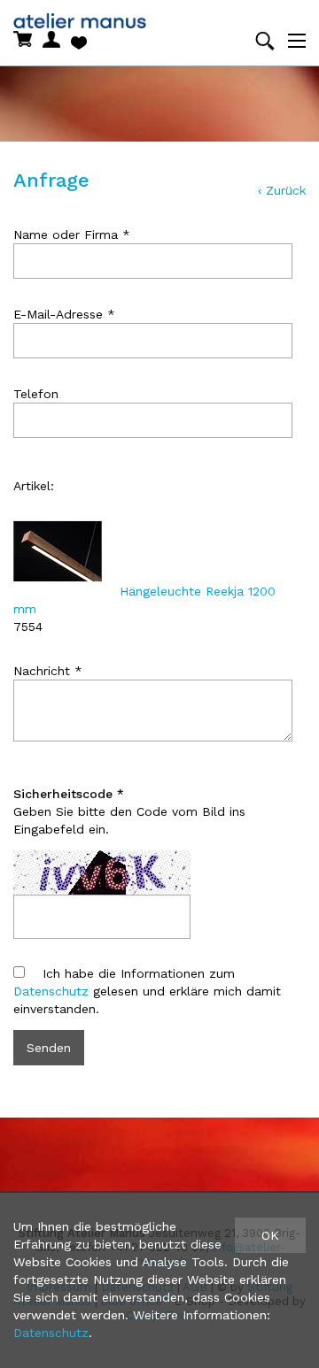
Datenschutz (51, 991)
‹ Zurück (282, 190)
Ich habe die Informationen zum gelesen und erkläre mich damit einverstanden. (147, 991)
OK (270, 1235)
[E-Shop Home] (61, 17)
